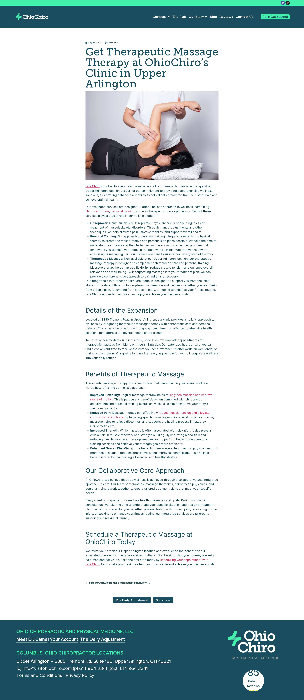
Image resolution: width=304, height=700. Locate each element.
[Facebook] (283, 3)
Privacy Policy (80, 675)
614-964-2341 (93, 668)
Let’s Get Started (275, 17)
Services (159, 17)
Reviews (226, 17)
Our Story (196, 17)
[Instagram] (287, 3)
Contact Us (244, 17)
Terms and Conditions (39, 675)
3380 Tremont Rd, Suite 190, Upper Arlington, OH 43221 (113, 661)
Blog (213, 17)
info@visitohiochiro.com (47, 668)
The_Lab (179, 17)
